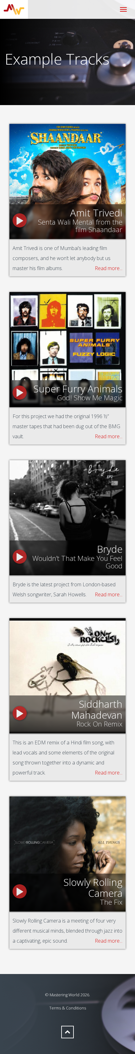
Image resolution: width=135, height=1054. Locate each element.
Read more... (108, 268)
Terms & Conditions (67, 1008)
